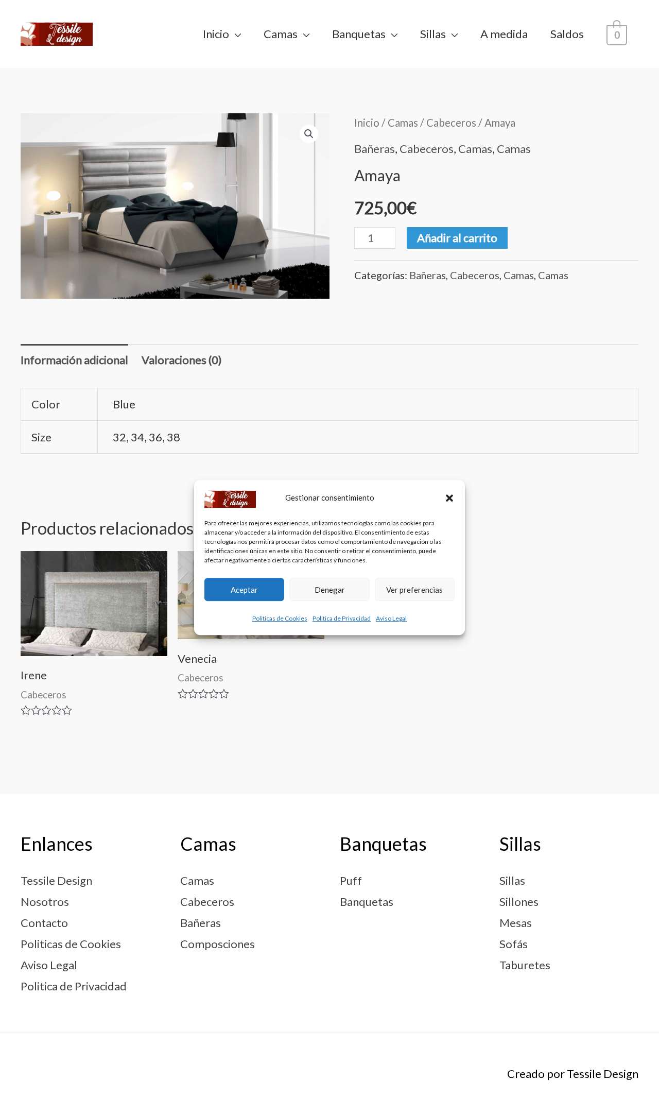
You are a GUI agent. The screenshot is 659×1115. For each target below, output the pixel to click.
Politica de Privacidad (342, 619)
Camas (281, 34)
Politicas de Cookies (279, 619)
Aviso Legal (391, 619)
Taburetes (524, 965)
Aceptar (244, 589)
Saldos (567, 34)
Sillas (433, 34)
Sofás (513, 944)
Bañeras (374, 149)
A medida (504, 34)
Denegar (330, 589)
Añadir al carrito (457, 238)
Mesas (515, 923)
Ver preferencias (414, 589)
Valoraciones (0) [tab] (182, 360)
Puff (351, 880)
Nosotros (45, 901)
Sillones (519, 901)
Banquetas (359, 34)
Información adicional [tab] (74, 360)
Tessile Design (56, 880)
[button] (449, 498)
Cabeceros (451, 122)
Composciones (217, 944)
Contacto (44, 923)
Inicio (216, 34)
